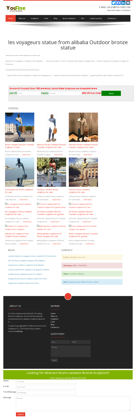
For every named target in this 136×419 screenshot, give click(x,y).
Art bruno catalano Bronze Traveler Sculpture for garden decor (50, 214)
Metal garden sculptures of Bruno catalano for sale (49, 235)
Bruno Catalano (69, 18)
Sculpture (35, 18)
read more (26, 154)
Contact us (111, 18)
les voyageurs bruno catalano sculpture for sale (18, 212)
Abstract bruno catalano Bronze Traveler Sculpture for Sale (51, 145)
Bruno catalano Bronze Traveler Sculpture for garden (83, 235)
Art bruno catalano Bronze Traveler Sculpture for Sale (81, 212)
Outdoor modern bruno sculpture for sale (47, 190)
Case (46, 18)
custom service (96, 18)
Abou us (22, 18)
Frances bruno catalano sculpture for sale (79, 190)
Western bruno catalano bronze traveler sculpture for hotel (83, 145)
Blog (55, 18)
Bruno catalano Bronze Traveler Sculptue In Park (19, 145)
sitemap (19, 331)
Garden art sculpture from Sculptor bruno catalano (17, 235)
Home (10, 18)
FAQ (82, 18)
